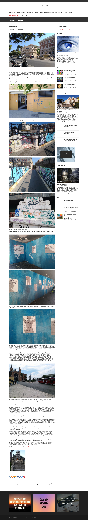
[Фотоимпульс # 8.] (60, 202)
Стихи (65, 12)
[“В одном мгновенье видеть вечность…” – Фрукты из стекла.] (60, 209)
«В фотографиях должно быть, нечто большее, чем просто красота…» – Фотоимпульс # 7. (70, 216)
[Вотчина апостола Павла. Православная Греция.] (60, 141)
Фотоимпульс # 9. (62, 184)
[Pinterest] (24, 477)
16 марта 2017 (60, 55)
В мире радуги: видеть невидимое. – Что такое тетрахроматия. (70, 72)
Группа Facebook (60, 29)
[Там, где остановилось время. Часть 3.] (60, 86)
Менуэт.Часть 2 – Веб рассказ (25, 15)
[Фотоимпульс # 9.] (68, 175)
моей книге (28, 446)
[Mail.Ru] (15, 477)
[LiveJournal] (17, 477)
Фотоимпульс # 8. (68, 200)
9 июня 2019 (60, 185)
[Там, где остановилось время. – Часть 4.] (60, 79)
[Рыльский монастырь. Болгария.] (60, 134)
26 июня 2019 (12, 31)
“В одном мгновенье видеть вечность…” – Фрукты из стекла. (71, 209)
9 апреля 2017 (67, 202)
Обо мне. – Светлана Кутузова (46, 12)
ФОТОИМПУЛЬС (61, 166)
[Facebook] (19, 477)
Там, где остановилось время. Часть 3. (69, 85)
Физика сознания (21, 12)
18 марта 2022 (67, 134)
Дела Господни (58, 12)
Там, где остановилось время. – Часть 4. (69, 78)
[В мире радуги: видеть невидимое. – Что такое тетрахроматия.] (60, 72)
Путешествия (12, 12)
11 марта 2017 (67, 211)
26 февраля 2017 (68, 74)
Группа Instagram (68, 29)
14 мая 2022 (59, 112)
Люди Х (59, 33)
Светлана (18, 31)
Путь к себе (44, 6)
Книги (36, 12)
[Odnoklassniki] (12, 477)
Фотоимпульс (30, 12)
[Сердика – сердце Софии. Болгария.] (60, 127)
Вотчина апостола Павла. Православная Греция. (70, 140)
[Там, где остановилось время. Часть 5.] (68, 44)
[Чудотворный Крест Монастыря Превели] (68, 102)
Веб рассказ (71, 12)
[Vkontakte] (10, 477)
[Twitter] (22, 477)
